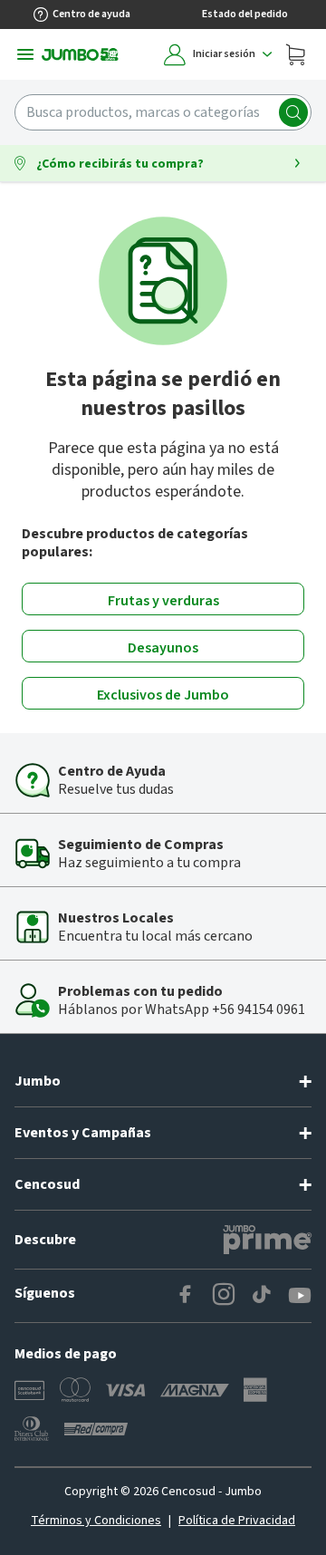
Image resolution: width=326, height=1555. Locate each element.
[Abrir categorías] (25, 54)
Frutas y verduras (163, 601)
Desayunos (163, 648)
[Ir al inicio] (80, 54)
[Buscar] (293, 112)
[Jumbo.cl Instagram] (223, 1296)
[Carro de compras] (295, 54)
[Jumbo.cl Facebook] (185, 1296)
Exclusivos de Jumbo (163, 695)
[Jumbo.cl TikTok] (261, 1296)
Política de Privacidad (236, 1521)
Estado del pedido (245, 14)
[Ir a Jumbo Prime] (267, 1239)
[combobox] (163, 112)
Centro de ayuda (91, 14)
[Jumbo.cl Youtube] (300, 1296)
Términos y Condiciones (96, 1521)
